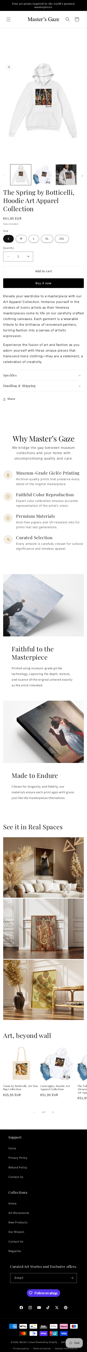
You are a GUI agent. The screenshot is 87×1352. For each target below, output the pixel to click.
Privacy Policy (17, 1158)
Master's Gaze (27, 1342)
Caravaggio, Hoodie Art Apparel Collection (55, 1087)
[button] (8, 19)
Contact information (66, 1348)
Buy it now (43, 283)
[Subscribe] (72, 1278)
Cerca (12, 1148)
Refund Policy (17, 1167)
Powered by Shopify (46, 1342)
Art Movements (18, 1213)
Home (12, 1203)
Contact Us (15, 1177)
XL (47, 239)
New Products (17, 1222)
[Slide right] (82, 175)
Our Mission (16, 1232)
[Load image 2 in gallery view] (43, 174)
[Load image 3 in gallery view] (66, 174)
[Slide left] (4, 175)
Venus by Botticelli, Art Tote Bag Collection (20, 1087)
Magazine (14, 1251)
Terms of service (42, 1348)
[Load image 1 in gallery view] (20, 174)
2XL (61, 239)
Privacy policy (21, 1348)
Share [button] (11, 399)
